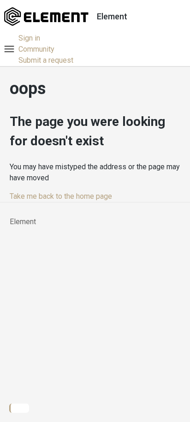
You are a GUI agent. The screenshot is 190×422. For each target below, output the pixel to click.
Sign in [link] (29, 38)
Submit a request (45, 60)
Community (36, 49)
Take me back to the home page (61, 196)
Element (23, 221)
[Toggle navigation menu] (9, 49)
